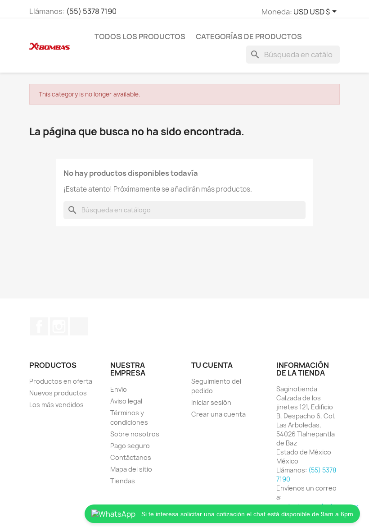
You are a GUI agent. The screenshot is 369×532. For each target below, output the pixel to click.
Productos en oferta (60, 381)
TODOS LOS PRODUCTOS (139, 36)
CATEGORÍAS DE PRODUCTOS (249, 36)
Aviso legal (126, 401)
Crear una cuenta (218, 414)
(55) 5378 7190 (91, 11)
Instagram (59, 326)
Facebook (39, 326)
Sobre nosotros (134, 434)
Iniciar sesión (211, 402)
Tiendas (122, 481)
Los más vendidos (56, 404)
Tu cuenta (212, 365)
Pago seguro (130, 445)
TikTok (79, 326)
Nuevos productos (58, 393)
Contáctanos (130, 457)
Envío (118, 389)
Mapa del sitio (131, 469)
